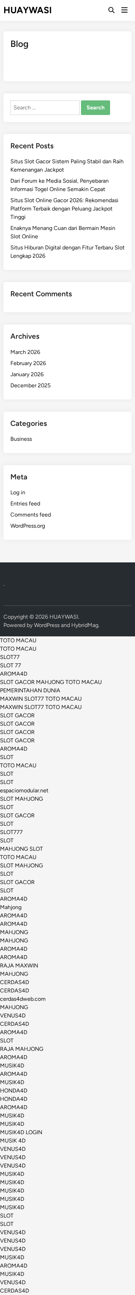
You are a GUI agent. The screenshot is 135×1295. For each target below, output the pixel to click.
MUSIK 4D (13, 1140)
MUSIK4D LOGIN (21, 1132)
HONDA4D (13, 1090)
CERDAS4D (14, 982)
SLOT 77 (10, 665)
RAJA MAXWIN (19, 965)
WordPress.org (27, 525)
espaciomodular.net (24, 790)
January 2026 (27, 374)
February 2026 (28, 363)
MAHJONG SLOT (21, 849)
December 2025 (30, 385)
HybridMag (84, 625)
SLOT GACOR (17, 715)
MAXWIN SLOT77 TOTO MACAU (41, 698)
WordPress (47, 625)
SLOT (7, 757)
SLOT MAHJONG (21, 798)
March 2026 (25, 352)
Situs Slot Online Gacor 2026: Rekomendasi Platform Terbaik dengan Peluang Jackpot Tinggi (64, 208)
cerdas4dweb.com (23, 999)
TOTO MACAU (18, 640)
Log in (17, 492)
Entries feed (25, 503)
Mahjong (10, 907)
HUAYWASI (27, 10)
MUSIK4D (12, 1065)
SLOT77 (10, 657)
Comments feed (30, 514)
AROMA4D (13, 673)
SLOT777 (11, 832)
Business (21, 439)
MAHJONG (14, 932)
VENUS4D (13, 1015)
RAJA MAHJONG (21, 1049)
